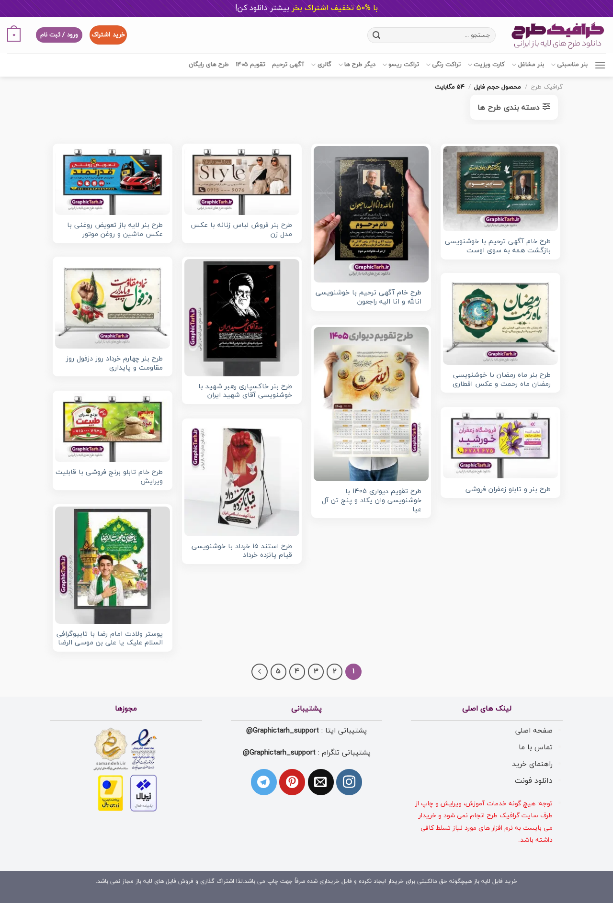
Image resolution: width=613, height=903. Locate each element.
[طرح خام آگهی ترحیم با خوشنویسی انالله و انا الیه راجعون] (371, 214)
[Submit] (376, 35)
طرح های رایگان (209, 64)
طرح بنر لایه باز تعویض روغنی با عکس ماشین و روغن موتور (115, 230)
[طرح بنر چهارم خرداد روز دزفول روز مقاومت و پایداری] (112, 304)
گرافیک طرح (547, 87)
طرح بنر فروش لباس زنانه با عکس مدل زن (241, 230)
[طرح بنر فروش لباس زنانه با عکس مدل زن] (241, 180)
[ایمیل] (321, 782)
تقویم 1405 (250, 64)
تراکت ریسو (403, 64)
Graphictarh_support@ (282, 730)
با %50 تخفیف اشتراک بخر (306, 8)
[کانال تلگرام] (264, 782)
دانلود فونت (534, 781)
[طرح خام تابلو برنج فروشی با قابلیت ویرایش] (112, 427)
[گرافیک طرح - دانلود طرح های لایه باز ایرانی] (558, 35)
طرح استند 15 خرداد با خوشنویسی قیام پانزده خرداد (242, 551)
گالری (324, 64)
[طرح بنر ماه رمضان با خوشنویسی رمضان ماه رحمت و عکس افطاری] (500, 320)
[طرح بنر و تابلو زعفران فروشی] (500, 443)
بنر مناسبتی (572, 64)
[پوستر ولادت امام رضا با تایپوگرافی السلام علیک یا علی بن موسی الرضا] (112, 565)
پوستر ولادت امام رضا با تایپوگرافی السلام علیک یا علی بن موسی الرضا (110, 639)
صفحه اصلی (534, 730)
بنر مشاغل (531, 64)
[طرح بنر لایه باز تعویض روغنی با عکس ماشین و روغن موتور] (112, 180)
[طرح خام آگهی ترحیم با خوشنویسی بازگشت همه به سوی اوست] (500, 188)
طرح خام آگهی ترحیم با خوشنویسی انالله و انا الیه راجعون (368, 297)
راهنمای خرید (532, 764)
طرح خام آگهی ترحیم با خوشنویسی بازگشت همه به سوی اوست (498, 246)
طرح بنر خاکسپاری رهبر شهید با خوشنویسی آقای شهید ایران (245, 391)
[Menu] (600, 65)
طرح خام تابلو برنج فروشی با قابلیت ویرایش (109, 477)
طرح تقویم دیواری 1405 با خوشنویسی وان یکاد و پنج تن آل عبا (371, 500)
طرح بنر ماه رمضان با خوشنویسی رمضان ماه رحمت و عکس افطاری (502, 380)
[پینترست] (292, 782)
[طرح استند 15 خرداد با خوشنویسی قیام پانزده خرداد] (241, 478)
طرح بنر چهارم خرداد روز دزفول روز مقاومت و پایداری (114, 363)
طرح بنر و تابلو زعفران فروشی (508, 490)
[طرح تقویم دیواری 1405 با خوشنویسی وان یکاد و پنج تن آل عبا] (371, 404)
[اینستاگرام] (349, 782)
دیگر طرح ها (359, 64)
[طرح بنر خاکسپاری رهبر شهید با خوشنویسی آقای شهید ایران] (241, 317)
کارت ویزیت (489, 64)
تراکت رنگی (446, 64)
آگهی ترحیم (288, 64)
